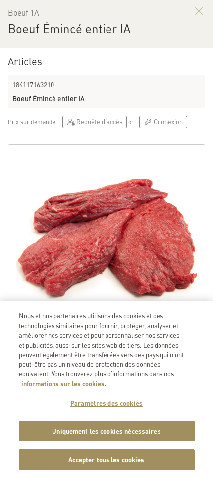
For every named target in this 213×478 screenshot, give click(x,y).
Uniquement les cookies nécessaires (106, 431)
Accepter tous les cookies (106, 459)
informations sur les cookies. (63, 383)
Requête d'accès (98, 121)
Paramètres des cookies (106, 403)
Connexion (167, 121)
